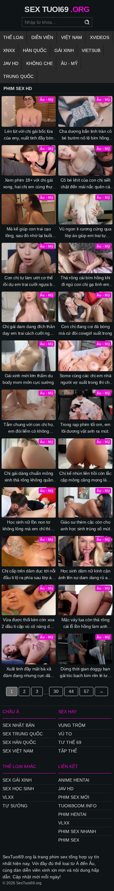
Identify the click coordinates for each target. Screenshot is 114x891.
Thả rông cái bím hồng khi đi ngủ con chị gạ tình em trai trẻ (85, 281)
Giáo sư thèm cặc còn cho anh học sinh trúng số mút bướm (85, 526)
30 (56, 691)
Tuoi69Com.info (77, 805)
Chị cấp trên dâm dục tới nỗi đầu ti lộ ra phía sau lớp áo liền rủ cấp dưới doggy (28, 574)
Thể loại (13, 37)
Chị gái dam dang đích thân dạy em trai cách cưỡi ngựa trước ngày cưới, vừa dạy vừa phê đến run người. (29, 330)
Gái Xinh (64, 50)
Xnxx (9, 50)
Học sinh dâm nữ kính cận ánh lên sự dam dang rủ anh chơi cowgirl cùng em (85, 574)
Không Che (39, 63)
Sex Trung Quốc (23, 733)
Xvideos (99, 37)
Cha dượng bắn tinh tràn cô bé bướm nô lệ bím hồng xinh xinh (85, 135)
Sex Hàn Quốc (19, 742)
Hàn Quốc (35, 50)
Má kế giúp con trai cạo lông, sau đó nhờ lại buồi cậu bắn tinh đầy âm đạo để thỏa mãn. (28, 232)
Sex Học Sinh (18, 788)
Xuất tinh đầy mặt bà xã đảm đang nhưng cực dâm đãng (28, 672)
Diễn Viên (42, 37)
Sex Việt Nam (18, 750)
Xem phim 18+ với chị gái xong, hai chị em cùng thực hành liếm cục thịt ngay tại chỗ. (28, 184)
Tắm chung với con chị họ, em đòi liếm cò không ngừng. (28, 428)
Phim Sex (68, 840)
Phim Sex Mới (73, 797)
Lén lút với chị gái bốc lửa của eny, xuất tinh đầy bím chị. (29, 135)
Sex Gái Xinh (17, 780)
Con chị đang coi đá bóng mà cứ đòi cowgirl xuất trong (85, 330)
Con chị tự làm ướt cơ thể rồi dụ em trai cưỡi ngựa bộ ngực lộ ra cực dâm (29, 281)
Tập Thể (67, 750)
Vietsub (91, 50)
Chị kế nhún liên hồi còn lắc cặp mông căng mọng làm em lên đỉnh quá (85, 477)
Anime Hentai (73, 780)
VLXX (8, 797)
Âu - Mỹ (69, 63)
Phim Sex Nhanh (77, 831)
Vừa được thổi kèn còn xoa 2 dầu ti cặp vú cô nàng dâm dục (29, 623)
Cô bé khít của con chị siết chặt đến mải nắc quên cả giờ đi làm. (85, 184)
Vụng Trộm (72, 725)
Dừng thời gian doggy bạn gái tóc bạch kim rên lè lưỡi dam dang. (85, 672)
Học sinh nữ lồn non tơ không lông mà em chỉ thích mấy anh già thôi (29, 526)
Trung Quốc (18, 76)
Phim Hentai (72, 814)
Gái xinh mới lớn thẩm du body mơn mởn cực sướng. (29, 379)
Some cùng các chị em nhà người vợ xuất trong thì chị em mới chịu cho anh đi (85, 379)
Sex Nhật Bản (19, 725)
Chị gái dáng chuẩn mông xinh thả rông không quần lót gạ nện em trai (28, 477)
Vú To (65, 733)
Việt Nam (71, 37)
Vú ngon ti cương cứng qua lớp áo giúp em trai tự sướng (85, 232)
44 (71, 691)
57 (86, 691)
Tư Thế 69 (69, 742)
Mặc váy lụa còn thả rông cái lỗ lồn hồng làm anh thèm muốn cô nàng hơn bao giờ (85, 623)
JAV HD (10, 63)
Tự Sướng (15, 805)
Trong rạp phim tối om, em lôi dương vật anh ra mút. (85, 428)
